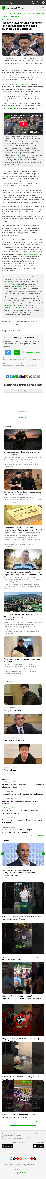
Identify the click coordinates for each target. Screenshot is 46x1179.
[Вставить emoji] (24, 390)
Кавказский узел (18, 84)
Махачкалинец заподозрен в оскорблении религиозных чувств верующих (19, 830)
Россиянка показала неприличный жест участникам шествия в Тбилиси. (18, 1115)
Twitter (22, 300)
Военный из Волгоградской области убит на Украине (20, 802)
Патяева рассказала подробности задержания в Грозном (22, 660)
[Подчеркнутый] (14, 390)
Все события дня (37, 835)
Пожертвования (39, 1142)
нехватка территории (31, 254)
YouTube (9, 305)
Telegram (9, 303)
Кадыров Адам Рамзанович (15, 710)
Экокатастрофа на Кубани (35, 13)
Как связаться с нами (19, 1142)
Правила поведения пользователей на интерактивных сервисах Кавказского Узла (23, 1165)
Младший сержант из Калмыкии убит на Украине (22, 794)
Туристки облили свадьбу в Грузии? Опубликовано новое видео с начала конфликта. (22, 997)
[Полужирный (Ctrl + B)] (6, 390)
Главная (4, 16)
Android (9, 282)
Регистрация (23, 412)
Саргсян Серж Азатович (14, 740)
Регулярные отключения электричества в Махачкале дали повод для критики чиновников (21, 617)
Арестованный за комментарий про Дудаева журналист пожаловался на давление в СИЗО (23, 573)
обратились (22, 157)
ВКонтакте (8, 307)
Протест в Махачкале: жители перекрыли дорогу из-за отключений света (22, 958)
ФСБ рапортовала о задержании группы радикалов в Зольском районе (23, 785)
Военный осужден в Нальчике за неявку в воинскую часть (21, 453)
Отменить (23, 418)
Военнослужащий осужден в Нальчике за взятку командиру (22, 821)
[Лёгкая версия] (11, 3)
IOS (19, 286)
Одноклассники (20, 307)
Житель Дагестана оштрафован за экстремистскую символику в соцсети (23, 811)
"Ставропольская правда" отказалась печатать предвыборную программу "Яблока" (23, 528)
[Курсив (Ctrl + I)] (10, 390)
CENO (12, 286)
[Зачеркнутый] (19, 390)
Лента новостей (14, 16)
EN (6, 2)
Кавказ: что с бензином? (12, 13)
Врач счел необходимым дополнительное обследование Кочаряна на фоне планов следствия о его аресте (19, 872)
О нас (3, 1142)
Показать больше (23, 1123)
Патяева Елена (10, 770)
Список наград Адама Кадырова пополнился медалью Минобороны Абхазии (22, 493)
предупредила (13, 108)
